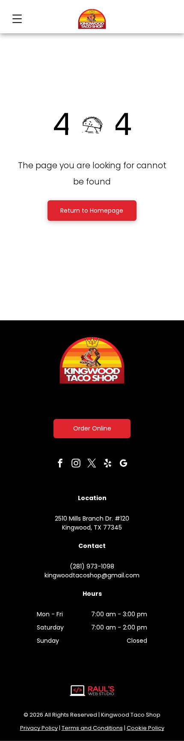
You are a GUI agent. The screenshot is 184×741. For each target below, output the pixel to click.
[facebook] (60, 464)
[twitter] (92, 464)
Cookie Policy (145, 728)
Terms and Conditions (92, 728)
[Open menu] (17, 19)
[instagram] (76, 464)
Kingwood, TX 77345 (92, 527)
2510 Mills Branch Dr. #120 (92, 518)
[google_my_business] (124, 464)
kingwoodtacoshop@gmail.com (92, 575)
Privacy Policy (39, 728)
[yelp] (108, 464)
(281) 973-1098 (92, 566)
